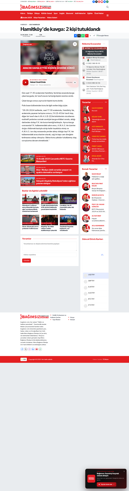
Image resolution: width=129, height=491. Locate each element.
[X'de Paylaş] (79, 35)
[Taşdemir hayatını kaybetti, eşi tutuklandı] (68, 220)
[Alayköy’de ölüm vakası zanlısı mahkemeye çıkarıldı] (49, 220)
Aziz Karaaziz (97, 126)
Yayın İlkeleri (56, 319)
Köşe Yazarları (39, 18)
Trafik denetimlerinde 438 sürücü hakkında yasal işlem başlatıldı (49, 207)
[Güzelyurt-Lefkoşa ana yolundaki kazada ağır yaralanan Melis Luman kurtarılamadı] (30, 199)
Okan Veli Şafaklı (99, 136)
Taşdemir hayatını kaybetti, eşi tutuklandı (66, 228)
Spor (56, 13)
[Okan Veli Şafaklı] (86, 139)
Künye (72, 317)
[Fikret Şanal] (86, 149)
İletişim (72, 319)
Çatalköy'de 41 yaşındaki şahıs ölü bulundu (67, 207)
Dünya (37, 13)
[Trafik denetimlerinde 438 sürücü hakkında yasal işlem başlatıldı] (49, 199)
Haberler (23, 24)
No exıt (94, 111)
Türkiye (30, 13)
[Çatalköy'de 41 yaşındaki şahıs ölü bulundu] (68, 199)
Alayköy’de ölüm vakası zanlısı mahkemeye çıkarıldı (49, 228)
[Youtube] (36, 349)
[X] (25, 349)
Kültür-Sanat (46, 13)
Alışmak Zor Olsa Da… (98, 160)
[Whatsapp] (40, 349)
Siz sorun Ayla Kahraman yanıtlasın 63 (99, 230)
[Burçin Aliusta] (86, 197)
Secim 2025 (27, 18)
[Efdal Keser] (86, 158)
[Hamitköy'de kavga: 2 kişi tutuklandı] (49, 57)
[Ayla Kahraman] (86, 228)
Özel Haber (99, 13)
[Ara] (107, 7)
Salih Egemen (97, 108)
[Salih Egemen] (86, 109)
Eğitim (90, 13)
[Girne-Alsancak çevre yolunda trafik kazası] (30, 220)
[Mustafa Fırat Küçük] (86, 186)
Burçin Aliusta (98, 195)
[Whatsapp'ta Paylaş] (83, 35)
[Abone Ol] (103, 35)
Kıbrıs (22, 13)
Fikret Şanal (97, 146)
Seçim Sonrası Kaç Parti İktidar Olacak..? (98, 131)
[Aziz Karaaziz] (86, 129)
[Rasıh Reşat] (86, 176)
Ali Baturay (96, 216)
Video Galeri (52, 18)
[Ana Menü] (108, 15)
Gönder (27, 260)
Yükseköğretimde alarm (98, 121)
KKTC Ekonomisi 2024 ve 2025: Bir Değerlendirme (98, 210)
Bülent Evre (97, 117)
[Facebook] (22, 349)
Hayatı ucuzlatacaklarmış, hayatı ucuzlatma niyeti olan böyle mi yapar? (99, 220)
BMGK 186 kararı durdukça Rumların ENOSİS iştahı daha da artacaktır (99, 150)
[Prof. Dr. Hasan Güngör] (86, 207)
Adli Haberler (80, 13)
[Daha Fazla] (86, 35)
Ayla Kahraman (98, 225)
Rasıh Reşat (96, 174)
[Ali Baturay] (86, 218)
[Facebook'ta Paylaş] (75, 35)
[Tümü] (106, 102)
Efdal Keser (96, 156)
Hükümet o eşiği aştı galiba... (98, 178)
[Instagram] (29, 349)
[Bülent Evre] (86, 119)
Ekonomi (69, 13)
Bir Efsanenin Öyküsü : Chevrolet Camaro (99, 199)
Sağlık (61, 13)
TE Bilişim (106, 359)
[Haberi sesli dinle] (25, 82)
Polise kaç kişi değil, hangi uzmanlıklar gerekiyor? (99, 140)
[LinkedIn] (33, 349)
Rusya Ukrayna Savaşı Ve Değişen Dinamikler (98, 190)
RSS (24, 359)
